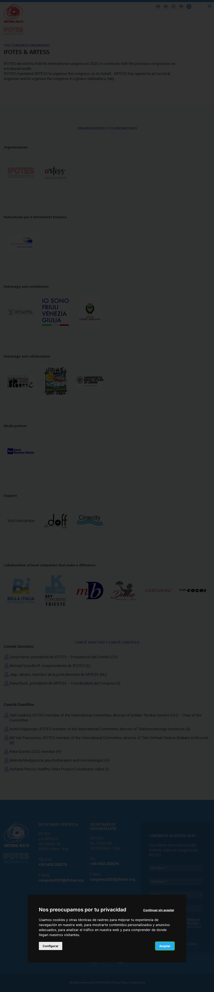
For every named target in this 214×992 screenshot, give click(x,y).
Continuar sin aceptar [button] (158, 910)
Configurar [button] (51, 946)
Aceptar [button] (165, 946)
